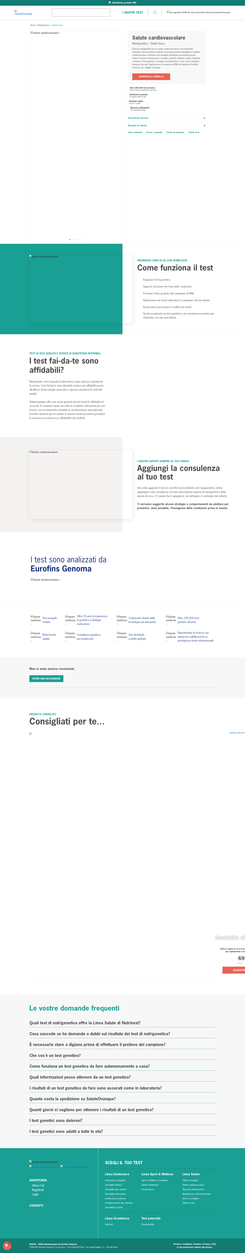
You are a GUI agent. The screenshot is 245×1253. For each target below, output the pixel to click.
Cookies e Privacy (202, 1244)
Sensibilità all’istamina (115, 1194)
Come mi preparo (175, 132)
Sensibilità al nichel (114, 1207)
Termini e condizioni (183, 1244)
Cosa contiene (135, 132)
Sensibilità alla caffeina (115, 1189)
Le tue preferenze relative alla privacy (194, 1247)
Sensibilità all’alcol (113, 1184)
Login (35, 1194)
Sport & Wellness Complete (154, 1180)
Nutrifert (109, 1224)
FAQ (214, 1244)
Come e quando (154, 132)
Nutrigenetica (44, 25)
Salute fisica (57, 25)
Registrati (38, 1190)
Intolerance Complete (115, 1180)
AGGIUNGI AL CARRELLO (151, 76)
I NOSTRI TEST (132, 12)
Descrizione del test (138, 117)
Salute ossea (188, 1202)
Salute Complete (190, 1180)
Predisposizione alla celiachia (119, 1202)
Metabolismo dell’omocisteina (196, 1194)
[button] (155, 13)
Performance (147, 1189)
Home (33, 25)
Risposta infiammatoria (193, 1189)
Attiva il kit (38, 1185)
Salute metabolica (149, 1184)
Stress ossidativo (190, 1198)
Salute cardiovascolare (193, 1184)
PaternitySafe (147, 1224)
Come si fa (194, 132)
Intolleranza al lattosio (115, 1198)
